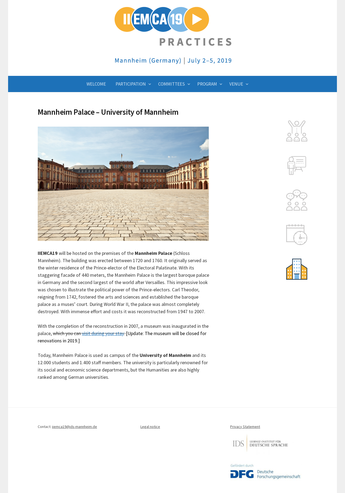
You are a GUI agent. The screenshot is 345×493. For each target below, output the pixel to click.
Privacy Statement (245, 426)
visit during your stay (103, 333)
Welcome (96, 84)
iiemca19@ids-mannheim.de (74, 426)
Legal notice (150, 426)
